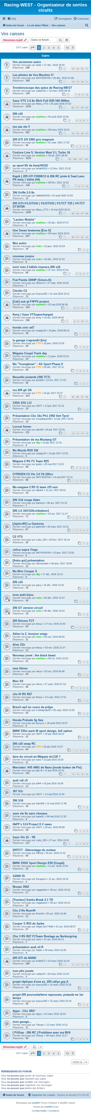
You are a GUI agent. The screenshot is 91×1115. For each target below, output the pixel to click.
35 (77, 133)
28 (87, 396)
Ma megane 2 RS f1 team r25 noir (35, 487)
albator (39, 490)
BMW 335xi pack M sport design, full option (42, 731)
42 (82, 237)
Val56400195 (43, 195)
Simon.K (40, 283)
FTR (38, 343)
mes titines (20, 668)
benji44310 (41, 168)
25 (73, 396)
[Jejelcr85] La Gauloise (28, 523)
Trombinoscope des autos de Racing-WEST (42, 87)
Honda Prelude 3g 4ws (28, 720)
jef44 (38, 783)
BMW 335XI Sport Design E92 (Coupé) (38, 863)
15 (77, 68)
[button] (32, 47)
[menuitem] (11, 18)
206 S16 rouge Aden (26, 500)
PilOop (39, 853)
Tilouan (40, 1024)
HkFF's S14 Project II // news (32, 824)
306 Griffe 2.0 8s (23, 192)
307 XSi (18, 791)
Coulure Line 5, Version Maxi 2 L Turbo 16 (41, 152)
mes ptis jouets (23, 971)
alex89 (39, 429)
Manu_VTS (42, 103)
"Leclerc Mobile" (24, 219)
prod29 (40, 380)
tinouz (39, 623)
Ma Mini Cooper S (25, 571)
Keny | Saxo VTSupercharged (33, 314)
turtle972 (40, 961)
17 (87, 68)
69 (87, 107)
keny (38, 317)
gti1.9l (39, 770)
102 (86, 159)
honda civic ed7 (23, 327)
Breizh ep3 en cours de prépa (33, 707)
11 (87, 308)
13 (77, 433)
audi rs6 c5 (20, 780)
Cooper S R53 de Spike (28, 923)
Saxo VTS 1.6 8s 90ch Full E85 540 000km (41, 100)
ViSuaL (40, 1035)
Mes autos (20, 243)
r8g (38, 442)
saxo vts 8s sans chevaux (30, 813)
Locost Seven (22, 426)
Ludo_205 (41, 539)
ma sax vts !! (21, 126)
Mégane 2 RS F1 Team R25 (31, 461)
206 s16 (18, 113)
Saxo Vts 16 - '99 (24, 837)
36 (82, 133)
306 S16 (18, 800)
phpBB (35, 1103)
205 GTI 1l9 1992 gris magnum (33, 139)
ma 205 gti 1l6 (22, 390)
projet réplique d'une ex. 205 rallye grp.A (40, 981)
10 (87, 94)
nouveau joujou (23, 256)
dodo (38, 65)
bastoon (40, 503)
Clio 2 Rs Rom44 (24, 910)
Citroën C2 (20, 290)
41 (77, 237)
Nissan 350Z (21, 886)
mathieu (41, 116)
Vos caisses (12, 33)
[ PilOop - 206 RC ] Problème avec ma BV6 (41, 1032)
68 (82, 107)
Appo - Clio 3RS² (24, 1011)
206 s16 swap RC (24, 743)
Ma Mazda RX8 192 (25, 450)
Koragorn (41, 879)
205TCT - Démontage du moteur (34, 850)
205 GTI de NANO (24, 958)
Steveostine (42, 563)
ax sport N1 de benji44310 (30, 165)
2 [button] (44, 48)
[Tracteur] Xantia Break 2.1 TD (33, 899)
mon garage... (22, 1021)
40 (73, 237)
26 (77, 396)
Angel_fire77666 (44, 926)
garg (38, 585)
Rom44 (40, 913)
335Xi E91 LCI (22, 402)
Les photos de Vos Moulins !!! (33, 75)
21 (87, 81)
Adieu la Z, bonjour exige (30, 633)
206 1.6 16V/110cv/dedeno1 (31, 510)
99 (69, 159)
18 (73, 81)
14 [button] (67, 48)
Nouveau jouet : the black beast (34, 655)
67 (77, 107)
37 (87, 133)
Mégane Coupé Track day (30, 353)
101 (80, 159)
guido (39, 464)
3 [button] (48, 48)
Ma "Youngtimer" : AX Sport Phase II (38, 364)
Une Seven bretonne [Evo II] (32, 230)
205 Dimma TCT (23, 620)
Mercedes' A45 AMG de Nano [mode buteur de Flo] (47, 767)
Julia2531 (41, 90)
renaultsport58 (43, 418)
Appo (39, 1014)
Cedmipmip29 (43, 710)
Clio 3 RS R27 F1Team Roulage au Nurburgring (45, 936)
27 (82, 396)
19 (77, 81)
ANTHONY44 (43, 78)
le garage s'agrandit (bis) (29, 340)
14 (73, 68)
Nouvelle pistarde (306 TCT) (31, 377)
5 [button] (58, 48)
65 (73, 213)
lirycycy (40, 723)
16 (82, 68)
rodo (39, 246)
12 (73, 433)
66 (73, 107)
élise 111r (19, 644)
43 (87, 237)
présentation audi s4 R (28, 947)
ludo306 (40, 803)
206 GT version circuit (28, 607)
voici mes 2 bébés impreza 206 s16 (36, 267)
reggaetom (41, 889)
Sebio (39, 950)
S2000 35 (19, 876)
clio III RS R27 (22, 694)
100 (74, 159)
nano (38, 759)
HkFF (39, 405)
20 (82, 81)
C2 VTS (18, 536)
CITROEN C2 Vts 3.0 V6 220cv (33, 474)
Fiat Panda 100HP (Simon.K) (32, 280)
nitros (39, 671)
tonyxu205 (41, 293)
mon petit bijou (23, 594)
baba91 (40, 816)
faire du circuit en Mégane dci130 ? (37, 756)
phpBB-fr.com (51, 1107)
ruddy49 (40, 974)
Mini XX (18, 681)
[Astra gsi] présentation (28, 560)
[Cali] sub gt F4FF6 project (31, 301)
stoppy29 (41, 330)
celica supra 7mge (25, 549)
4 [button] (53, 48)
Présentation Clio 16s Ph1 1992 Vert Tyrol (41, 415)
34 (73, 133)
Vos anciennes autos (27, 62)
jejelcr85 (40, 526)
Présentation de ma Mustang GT (35, 439)
